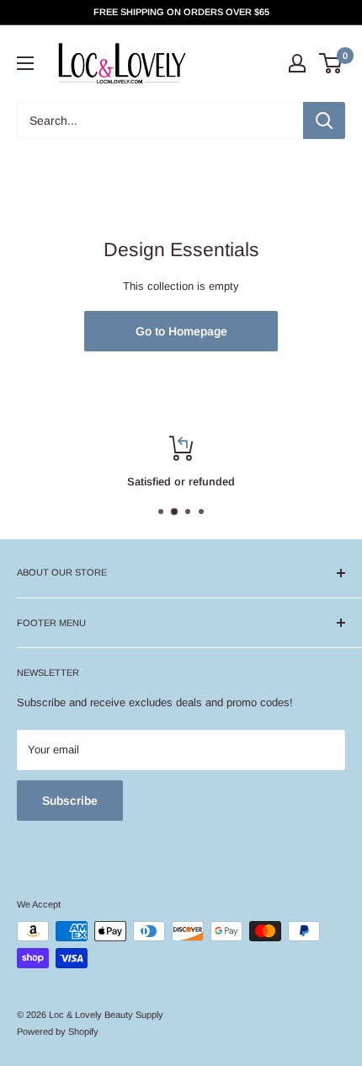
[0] (331, 63)
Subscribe (70, 800)
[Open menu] (25, 63)
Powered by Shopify (57, 1031)
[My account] (297, 63)
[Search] (324, 120)
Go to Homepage (181, 331)
